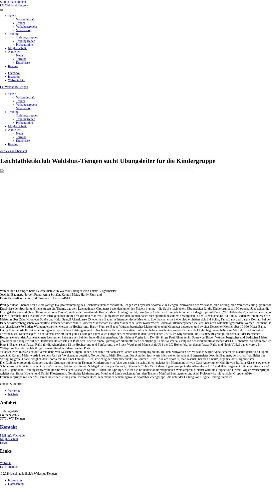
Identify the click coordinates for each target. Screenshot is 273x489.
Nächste (13, 394)
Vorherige (14, 390)
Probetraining (24, 44)
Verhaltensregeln (26, 26)
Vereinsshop (23, 30)
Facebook (14, 73)
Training (13, 33)
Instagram (14, 76)
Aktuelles (14, 51)
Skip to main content (13, 1)
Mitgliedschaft (17, 48)
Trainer (20, 23)
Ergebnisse (23, 62)
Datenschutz (16, 484)
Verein (12, 15)
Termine (21, 59)
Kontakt (13, 66)
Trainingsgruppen (27, 37)
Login (4, 442)
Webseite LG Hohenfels (9, 464)
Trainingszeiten (25, 41)
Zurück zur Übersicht (13, 151)
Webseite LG (16, 80)
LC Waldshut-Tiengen (14, 5)
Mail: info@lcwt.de (12, 435)
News (19, 55)
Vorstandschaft (25, 19)
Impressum (15, 480)
